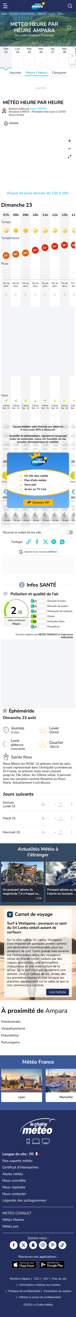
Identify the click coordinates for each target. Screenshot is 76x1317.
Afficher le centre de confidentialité (40, 1297)
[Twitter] (23, 1245)
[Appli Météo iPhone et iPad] (24, 1265)
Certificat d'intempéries (20, 1167)
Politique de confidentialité (24, 1291)
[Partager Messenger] (53, 541)
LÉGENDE (13, 123)
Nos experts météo (17, 1160)
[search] (70, 6)
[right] (72, 56)
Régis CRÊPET (38, 109)
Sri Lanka (14, 14)
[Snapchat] (33, 1245)
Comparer (59, 72)
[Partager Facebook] (37, 541)
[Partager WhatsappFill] (62, 541)
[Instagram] (43, 1245)
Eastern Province (27, 14)
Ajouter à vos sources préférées (40, 551)
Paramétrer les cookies (57, 1291)
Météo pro (10, 1226)
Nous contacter (14, 1193)
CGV (46, 1279)
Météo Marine (13, 1219)
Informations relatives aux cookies (39, 1285)
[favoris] (69, 27)
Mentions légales (20, 1279)
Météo (4, 14)
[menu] (6, 6)
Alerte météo (12, 1174)
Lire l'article (57, 992)
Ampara (61, 14)
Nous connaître (14, 1180)
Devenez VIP (41, 502)
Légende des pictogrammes (24, 1200)
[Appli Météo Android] (52, 1265)
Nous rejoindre (13, 1187)
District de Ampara (46, 14)
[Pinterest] (53, 1245)
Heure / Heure (36, 72)
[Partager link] (28, 541)
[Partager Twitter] (45, 541)
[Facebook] (14, 1245)
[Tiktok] (62, 1245)
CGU (36, 1279)
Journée (15, 72)
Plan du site (59, 1279)
